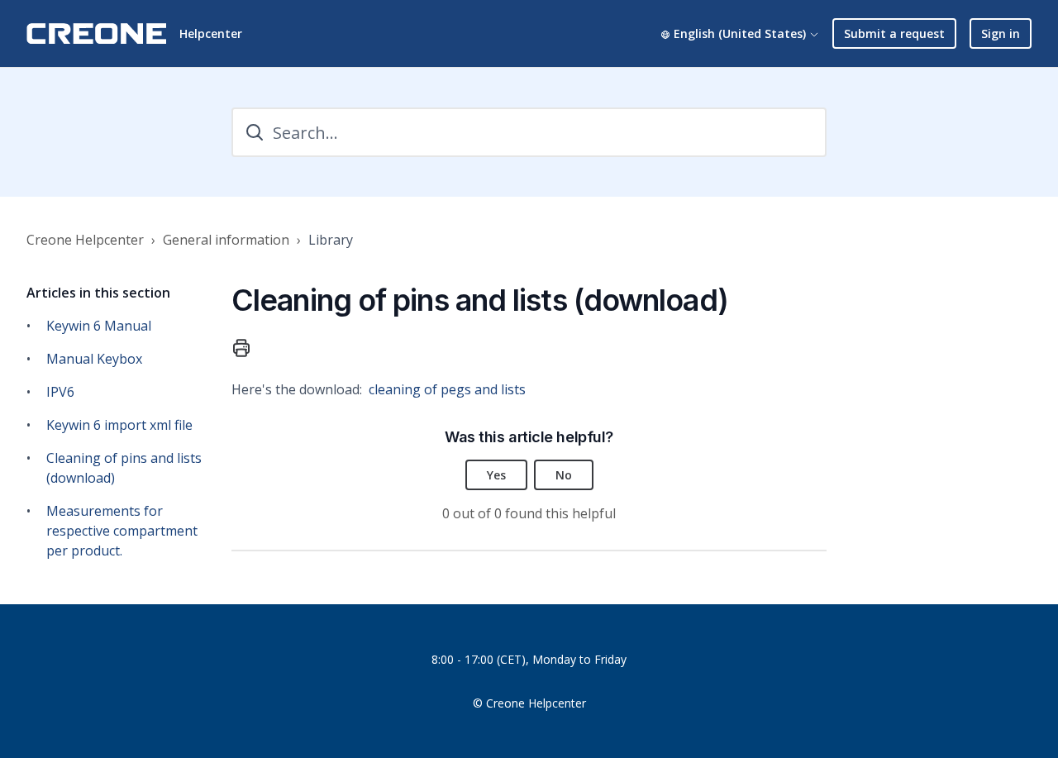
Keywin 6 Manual (98, 326)
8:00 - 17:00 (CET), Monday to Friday (529, 659)
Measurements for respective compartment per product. (122, 531)
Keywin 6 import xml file (119, 425)
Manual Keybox (94, 359)
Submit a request (894, 33)
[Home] (96, 33)
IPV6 (60, 392)
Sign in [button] (1000, 33)
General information (226, 240)
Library (330, 240)
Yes (496, 475)
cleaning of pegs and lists (447, 389)
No (563, 475)
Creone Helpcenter (85, 240)
